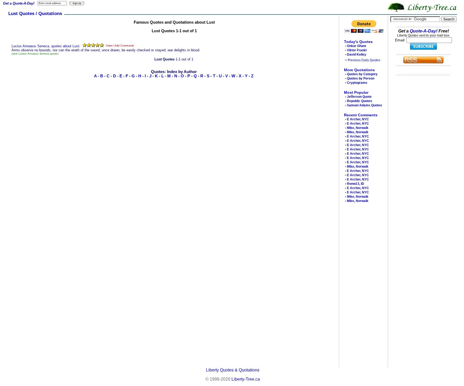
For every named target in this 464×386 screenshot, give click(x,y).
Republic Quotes (359, 101)
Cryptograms (357, 83)
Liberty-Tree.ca (245, 379)
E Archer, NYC (358, 119)
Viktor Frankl (357, 50)
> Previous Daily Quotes (362, 60)
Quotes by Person (360, 78)
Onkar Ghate (356, 46)
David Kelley (356, 54)
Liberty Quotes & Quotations (232, 370)
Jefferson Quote (359, 97)
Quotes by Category (362, 74)
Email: (401, 40)
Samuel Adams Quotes (364, 105)
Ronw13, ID (355, 184)
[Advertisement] (361, 286)
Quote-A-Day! (423, 31)
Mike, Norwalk (357, 128)
